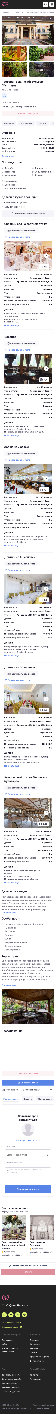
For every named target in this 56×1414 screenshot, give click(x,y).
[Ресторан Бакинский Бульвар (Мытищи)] (28, 30)
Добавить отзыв (29, 1082)
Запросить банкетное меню (30, 213)
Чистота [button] (27, 1099)
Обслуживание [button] (44, 1099)
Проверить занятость (19, 237)
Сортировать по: (10, 1089)
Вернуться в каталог (13, 1211)
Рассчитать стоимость (22, 230)
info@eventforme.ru (16, 1305)
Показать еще (11, 325)
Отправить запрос (27, 1189)
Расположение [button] (10, 1099)
